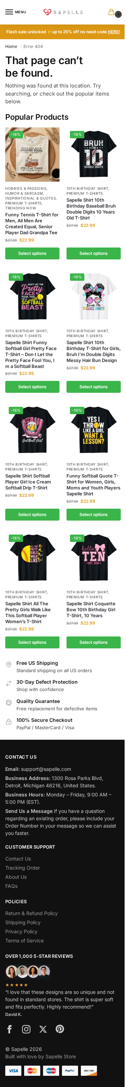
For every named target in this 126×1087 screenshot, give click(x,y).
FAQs (11, 886)
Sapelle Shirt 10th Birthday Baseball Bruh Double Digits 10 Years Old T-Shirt (91, 209)
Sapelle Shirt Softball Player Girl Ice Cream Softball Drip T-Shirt (28, 481)
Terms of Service (24, 940)
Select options (32, 253)
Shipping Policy (23, 922)
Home (11, 46)
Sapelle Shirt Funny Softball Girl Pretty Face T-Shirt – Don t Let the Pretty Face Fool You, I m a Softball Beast (31, 354)
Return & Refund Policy (31, 913)
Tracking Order (22, 868)
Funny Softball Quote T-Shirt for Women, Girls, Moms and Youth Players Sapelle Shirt (93, 484)
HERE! (114, 31)
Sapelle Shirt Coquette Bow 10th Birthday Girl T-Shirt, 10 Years (90, 609)
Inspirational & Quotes (30, 198)
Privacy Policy (21, 931)
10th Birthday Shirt (87, 188)
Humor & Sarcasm (24, 193)
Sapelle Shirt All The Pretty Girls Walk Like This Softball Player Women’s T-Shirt (28, 612)
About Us (16, 877)
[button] (113, 12)
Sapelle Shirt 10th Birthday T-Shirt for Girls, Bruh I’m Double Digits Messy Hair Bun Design (93, 351)
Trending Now (20, 208)
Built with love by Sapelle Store (40, 1056)
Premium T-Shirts (23, 203)
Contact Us (18, 859)
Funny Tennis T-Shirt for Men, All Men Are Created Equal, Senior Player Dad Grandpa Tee (31, 223)
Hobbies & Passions (26, 188)
